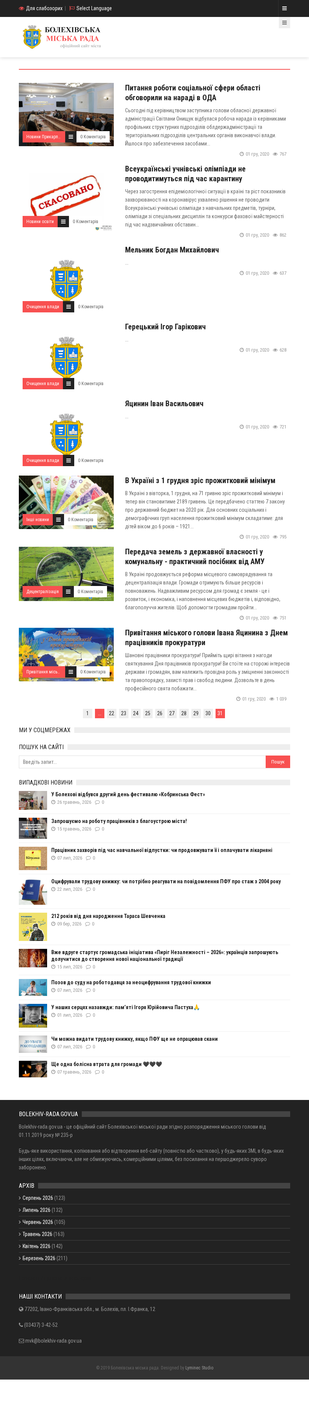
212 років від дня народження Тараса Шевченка (108, 916)
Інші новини (37, 519)
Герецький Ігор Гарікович (165, 326)
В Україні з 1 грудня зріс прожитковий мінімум (200, 480)
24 (135, 713)
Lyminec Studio (199, 1368)
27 (171, 713)
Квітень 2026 (36, 1246)
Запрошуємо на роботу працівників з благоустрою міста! (119, 821)
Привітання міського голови (53, 672)
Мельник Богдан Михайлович (172, 249)
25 (147, 713)
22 (111, 713)
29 (196, 713)
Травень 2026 (37, 1234)
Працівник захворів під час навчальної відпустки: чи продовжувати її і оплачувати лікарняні (161, 850)
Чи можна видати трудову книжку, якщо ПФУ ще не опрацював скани (134, 1039)
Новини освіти (40, 221)
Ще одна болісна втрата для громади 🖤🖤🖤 (106, 1064)
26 (159, 713)
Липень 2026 (36, 1210)
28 (184, 713)
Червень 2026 (38, 1222)
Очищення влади (42, 306)
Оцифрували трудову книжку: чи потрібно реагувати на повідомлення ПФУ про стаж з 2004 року (166, 881)
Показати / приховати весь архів (55, 1278)
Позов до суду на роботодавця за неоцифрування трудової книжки (131, 982)
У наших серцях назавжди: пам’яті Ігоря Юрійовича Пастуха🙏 (125, 1007)
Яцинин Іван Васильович (164, 403)
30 (208, 713)
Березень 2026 (39, 1258)
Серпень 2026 (38, 1198)
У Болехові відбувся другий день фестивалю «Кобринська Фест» (128, 794)
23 (123, 713)
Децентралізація (42, 591)
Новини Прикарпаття (46, 136)
